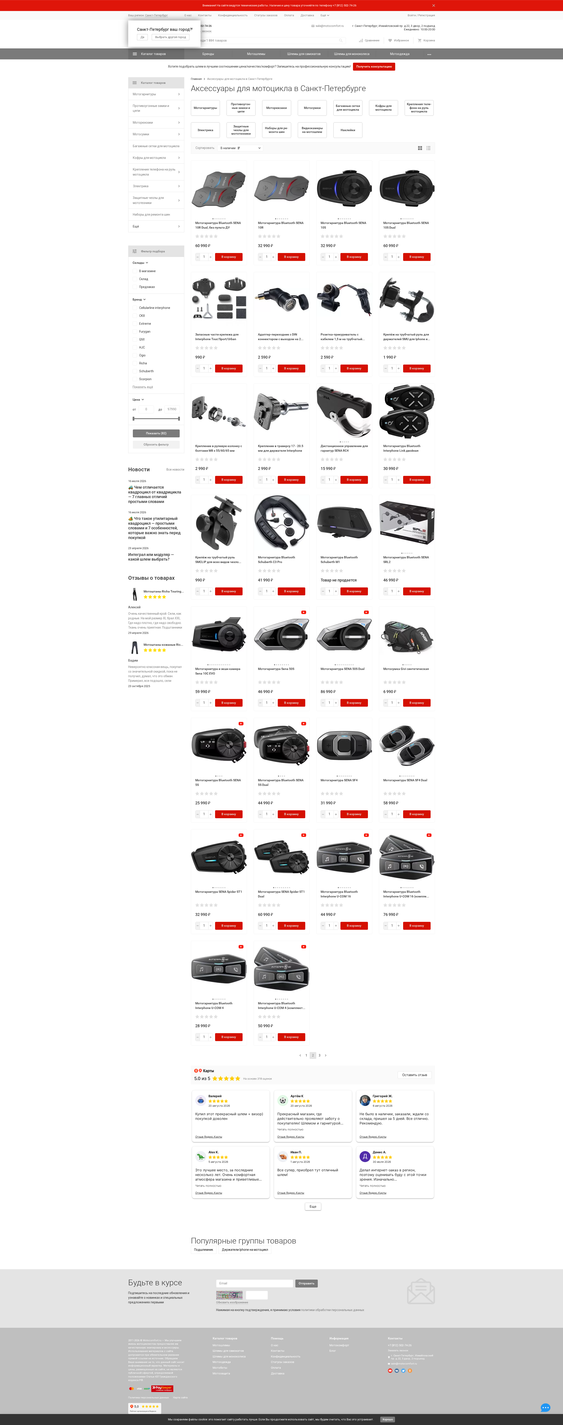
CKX (142, 315)
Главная (196, 79)
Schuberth (146, 371)
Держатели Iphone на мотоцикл (245, 1249)
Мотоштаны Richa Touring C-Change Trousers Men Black (184, 591)
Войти (412, 15)
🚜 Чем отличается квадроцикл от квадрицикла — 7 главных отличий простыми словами (154, 494)
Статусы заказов (266, 15)
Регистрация (426, 15)
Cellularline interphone (154, 308)
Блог (332, 1350)
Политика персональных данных (148, 1397)
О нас (188, 15)
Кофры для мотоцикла (149, 158)
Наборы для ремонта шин (151, 214)
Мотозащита (221, 1373)
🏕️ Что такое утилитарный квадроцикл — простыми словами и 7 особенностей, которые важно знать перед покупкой (154, 528)
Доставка (307, 15)
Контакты (205, 15)
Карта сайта (180, 1397)
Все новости (175, 469)
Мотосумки (141, 134)
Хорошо (387, 1419)
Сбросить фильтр (156, 444)
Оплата (289, 15)
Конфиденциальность (233, 15)
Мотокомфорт (339, 1345)
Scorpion (145, 379)
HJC (142, 347)
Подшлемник (203, 1249)
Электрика (140, 186)
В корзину (228, 257)
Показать (153, 433)
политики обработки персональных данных (332, 1310)
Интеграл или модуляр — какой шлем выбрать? (151, 557)
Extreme (145, 323)
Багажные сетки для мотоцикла (156, 146)
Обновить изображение (232, 1302)
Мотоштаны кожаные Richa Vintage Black (174, 644)
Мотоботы (220, 1367)
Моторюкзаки (143, 122)
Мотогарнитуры (144, 94)
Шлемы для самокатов (304, 54)
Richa (143, 363)
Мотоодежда (399, 54)
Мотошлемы (256, 54)
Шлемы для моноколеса (351, 54)
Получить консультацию (374, 66)
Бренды (208, 54)
